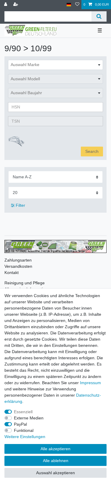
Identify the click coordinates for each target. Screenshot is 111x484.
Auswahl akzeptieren (55, 472)
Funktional (23, 430)
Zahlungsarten (18, 260)
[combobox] (55, 65)
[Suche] (99, 16)
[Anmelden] (6, 4)
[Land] (69, 4)
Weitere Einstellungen (24, 436)
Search (92, 151)
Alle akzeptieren (55, 448)
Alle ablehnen (55, 460)
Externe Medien (29, 418)
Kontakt (11, 272)
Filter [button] (20, 205)
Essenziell (23, 411)
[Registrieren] (16, 4)
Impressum (90, 382)
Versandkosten (18, 266)
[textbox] (55, 65)
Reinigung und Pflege (24, 283)
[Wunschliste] (77, 4)
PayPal (20, 424)
